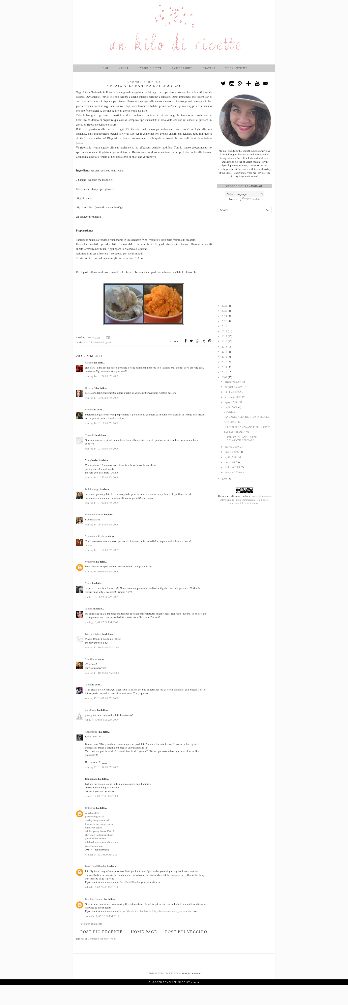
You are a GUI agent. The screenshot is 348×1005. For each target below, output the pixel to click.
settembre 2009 (233, 397)
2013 (225, 356)
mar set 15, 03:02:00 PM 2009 (101, 796)
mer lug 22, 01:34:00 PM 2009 (102, 767)
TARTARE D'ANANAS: (237, 432)
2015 (225, 346)
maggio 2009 (232, 452)
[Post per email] (107, 337)
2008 (225, 478)
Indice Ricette (150, 68)
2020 (225, 321)
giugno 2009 (232, 447)
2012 (225, 362)
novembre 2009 (233, 386)
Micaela (89, 435)
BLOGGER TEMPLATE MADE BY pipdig (174, 982)
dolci (85, 342)
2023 (225, 305)
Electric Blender (94, 899)
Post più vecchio (186, 931)
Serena (89, 409)
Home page (144, 931)
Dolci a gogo (92, 489)
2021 (225, 316)
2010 (225, 372)
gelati (108, 342)
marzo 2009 (231, 462)
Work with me (236, 68)
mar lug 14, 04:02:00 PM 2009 (102, 503)
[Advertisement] (244, 239)
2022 (225, 311)
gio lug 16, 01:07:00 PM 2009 (101, 622)
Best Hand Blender (95, 866)
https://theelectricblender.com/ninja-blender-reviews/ (148, 911)
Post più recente (101, 931)
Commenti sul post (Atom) (102, 938)
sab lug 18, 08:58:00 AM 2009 (102, 720)
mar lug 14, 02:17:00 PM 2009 (102, 423)
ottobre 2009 (232, 392)
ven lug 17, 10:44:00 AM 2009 (102, 647)
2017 (225, 336)
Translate (255, 199)
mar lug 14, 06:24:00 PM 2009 (102, 524)
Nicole (88, 608)
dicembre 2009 (233, 381)
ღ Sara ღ (90, 388)
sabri (88, 684)
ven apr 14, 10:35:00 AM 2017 (102, 854)
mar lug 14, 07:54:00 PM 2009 (102, 550)
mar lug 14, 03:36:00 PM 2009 (102, 448)
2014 (225, 351)
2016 (225, 341)
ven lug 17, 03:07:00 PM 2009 (102, 698)
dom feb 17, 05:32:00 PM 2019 (102, 916)
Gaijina (89, 362)
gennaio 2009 (232, 472)
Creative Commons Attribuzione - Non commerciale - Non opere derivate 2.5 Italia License (245, 499)
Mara (88, 583)
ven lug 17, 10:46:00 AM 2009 (102, 673)
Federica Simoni (94, 514)
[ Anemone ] (91, 731)
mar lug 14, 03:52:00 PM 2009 (102, 477)
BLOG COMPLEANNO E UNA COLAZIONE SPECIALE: (241, 438)
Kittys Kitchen (93, 634)
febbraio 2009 (233, 467)
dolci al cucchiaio (97, 342)
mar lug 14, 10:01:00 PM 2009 (102, 571)
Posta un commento (91, 923)
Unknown (90, 561)
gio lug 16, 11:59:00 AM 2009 (102, 597)
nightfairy (90, 710)
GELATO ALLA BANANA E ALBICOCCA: (247, 427)
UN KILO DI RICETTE (167, 973)
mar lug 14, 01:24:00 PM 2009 (102, 376)
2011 (225, 367)
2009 (225, 377)
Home (105, 68)
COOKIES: (230, 411)
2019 (225, 326)
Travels (209, 68)
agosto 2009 (232, 402)
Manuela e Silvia (94, 536)
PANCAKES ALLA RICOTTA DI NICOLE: (247, 416)
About (124, 68)
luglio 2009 (231, 407)
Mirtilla (89, 659)
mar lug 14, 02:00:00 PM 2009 (102, 398)
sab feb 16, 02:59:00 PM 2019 (101, 887)
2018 (225, 331)
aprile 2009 (231, 457)
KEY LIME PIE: (232, 422)
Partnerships (182, 68)
